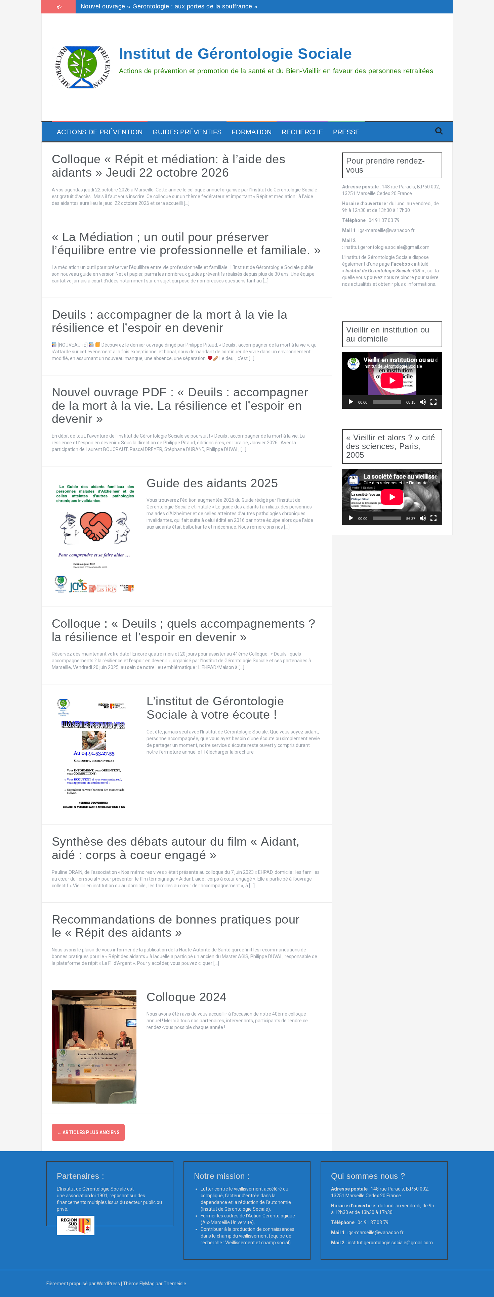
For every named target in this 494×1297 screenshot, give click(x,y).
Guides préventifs (187, 132)
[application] (392, 380)
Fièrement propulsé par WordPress (83, 1283)
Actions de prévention (99, 132)
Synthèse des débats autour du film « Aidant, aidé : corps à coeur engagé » (176, 848)
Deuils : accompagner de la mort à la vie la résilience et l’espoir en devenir (170, 321)
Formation (252, 132)
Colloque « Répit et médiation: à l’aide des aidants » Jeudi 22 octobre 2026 (169, 165)
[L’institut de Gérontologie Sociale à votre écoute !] (94, 754)
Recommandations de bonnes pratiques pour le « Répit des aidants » (176, 926)
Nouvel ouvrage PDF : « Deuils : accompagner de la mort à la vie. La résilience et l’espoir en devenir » (180, 405)
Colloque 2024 (187, 997)
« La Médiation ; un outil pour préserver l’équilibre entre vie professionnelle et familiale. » (186, 243)
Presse (346, 132)
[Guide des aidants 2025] (94, 536)
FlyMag (147, 1283)
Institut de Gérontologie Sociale (235, 53)
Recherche (302, 132)
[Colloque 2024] (94, 1046)
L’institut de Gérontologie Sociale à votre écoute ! (215, 707)
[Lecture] (350, 402)
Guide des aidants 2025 (212, 483)
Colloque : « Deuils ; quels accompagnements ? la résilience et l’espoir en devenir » (184, 630)
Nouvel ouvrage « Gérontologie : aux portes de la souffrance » (169, 6)
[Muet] (422, 402)
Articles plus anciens (88, 1132)
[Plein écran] (433, 402)
